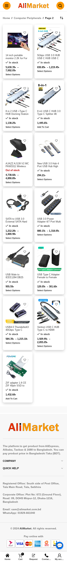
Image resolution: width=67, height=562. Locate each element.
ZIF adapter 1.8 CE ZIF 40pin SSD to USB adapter (16, 386)
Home (6, 18)
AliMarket (25, 528)
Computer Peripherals (27, 18)
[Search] (60, 5)
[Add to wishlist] (24, 32)
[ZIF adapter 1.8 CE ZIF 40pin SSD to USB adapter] (18, 367)
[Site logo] (33, 5)
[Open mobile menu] (6, 5)
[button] (43, 127)
